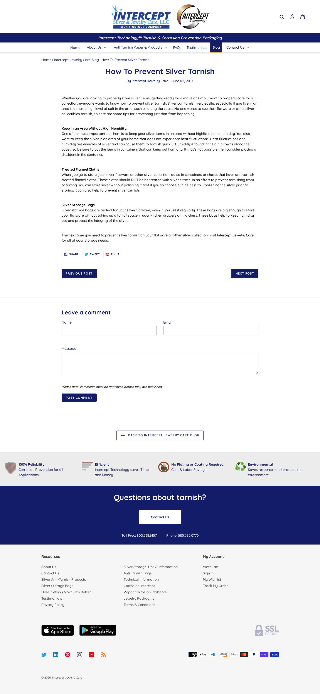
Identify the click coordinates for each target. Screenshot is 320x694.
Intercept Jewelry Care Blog (76, 60)
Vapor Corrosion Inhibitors (145, 592)
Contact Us (160, 517)
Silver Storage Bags (57, 586)
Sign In (208, 573)
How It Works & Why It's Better (66, 592)
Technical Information (141, 579)
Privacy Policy (52, 604)
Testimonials (51, 598)
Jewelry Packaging (139, 598)
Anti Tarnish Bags (138, 573)
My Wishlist (212, 579)
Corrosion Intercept (139, 586)
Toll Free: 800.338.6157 (139, 535)
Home (46, 60)
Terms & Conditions (139, 604)
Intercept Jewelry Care (150, 81)
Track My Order (215, 586)
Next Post (245, 273)
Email (167, 322)
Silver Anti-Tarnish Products (63, 579)
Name (67, 322)
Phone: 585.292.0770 (182, 535)
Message (69, 348)
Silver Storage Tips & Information (151, 567)
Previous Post (79, 273)
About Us (48, 567)
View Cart (211, 567)
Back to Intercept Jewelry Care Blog (163, 435)
